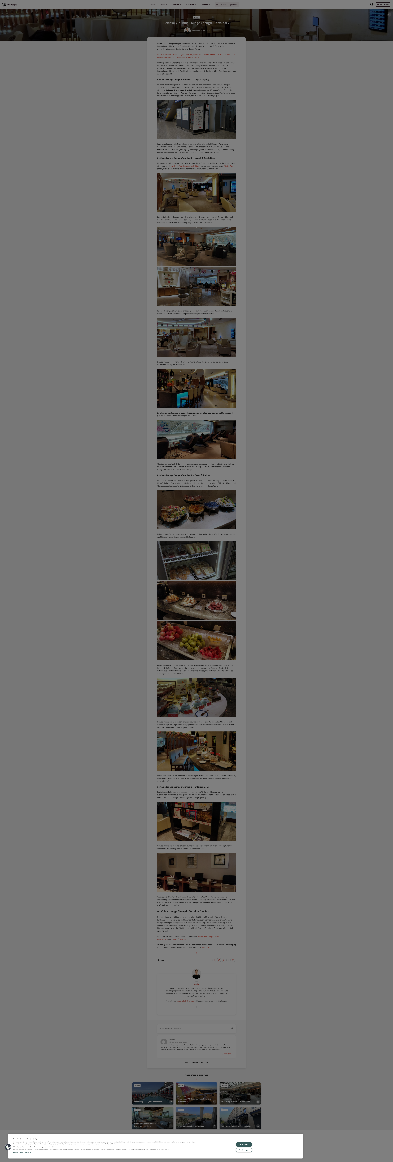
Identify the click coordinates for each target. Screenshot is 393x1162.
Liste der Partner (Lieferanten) (22, 1152)
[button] (8, 1147)
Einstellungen (244, 1150)
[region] (155, 1146)
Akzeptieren (244, 1144)
